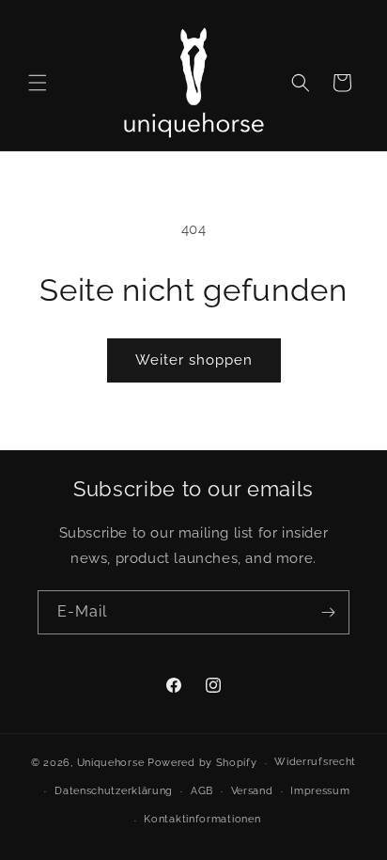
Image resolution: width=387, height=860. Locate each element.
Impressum (319, 791)
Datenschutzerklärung (113, 791)
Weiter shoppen (194, 360)
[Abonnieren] (327, 612)
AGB (202, 791)
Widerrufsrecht (315, 762)
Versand (252, 791)
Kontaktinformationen (202, 819)
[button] (37, 82)
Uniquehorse (112, 763)
